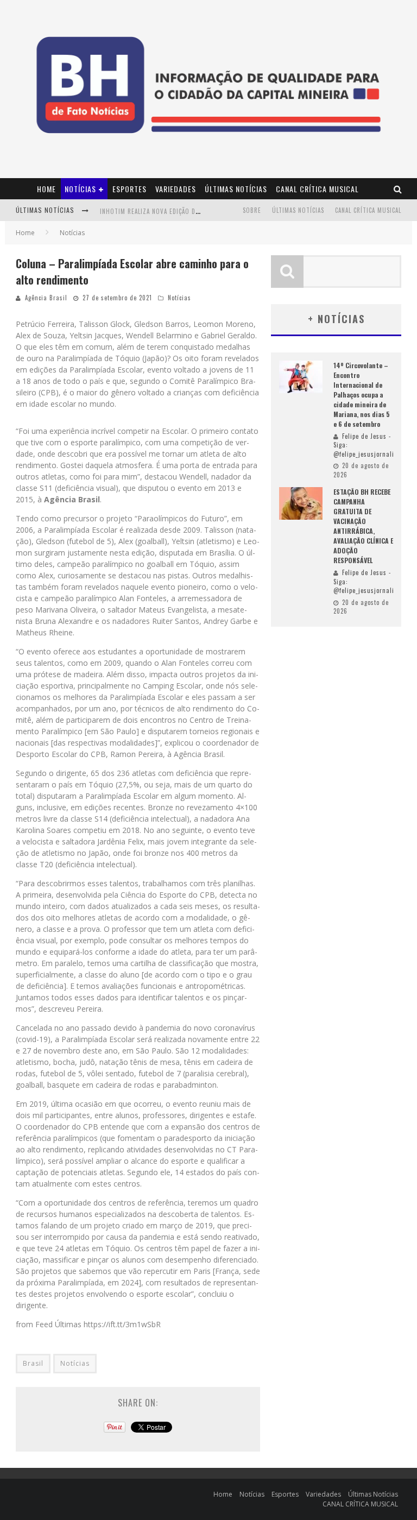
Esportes (129, 188)
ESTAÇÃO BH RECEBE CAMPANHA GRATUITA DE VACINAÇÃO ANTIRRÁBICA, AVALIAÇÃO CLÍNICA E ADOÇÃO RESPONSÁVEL (363, 526)
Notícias (80, 188)
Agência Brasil (46, 297)
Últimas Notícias (236, 188)
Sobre (252, 210)
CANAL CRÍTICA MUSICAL (317, 188)
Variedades (175, 188)
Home (46, 188)
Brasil (33, 1363)
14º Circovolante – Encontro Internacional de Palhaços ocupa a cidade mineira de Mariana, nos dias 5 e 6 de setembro (361, 394)
